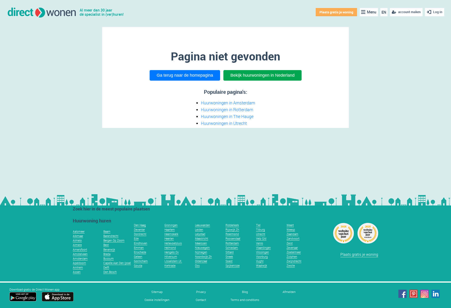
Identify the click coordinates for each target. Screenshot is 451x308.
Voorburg (262, 256)
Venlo (259, 243)
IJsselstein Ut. (173, 261)
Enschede (140, 252)
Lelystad (200, 234)
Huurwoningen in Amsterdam (228, 103)
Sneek (229, 256)
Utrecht (260, 234)
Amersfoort (80, 249)
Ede (136, 238)
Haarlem (169, 229)
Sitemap (157, 292)
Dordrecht (140, 234)
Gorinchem (141, 261)
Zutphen (292, 256)
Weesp (291, 229)
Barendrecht (110, 236)
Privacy (201, 292)
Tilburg (260, 229)
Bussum (108, 258)
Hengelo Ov (171, 252)
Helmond (170, 247)
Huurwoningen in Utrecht (224, 123)
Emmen (139, 247)
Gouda (138, 265)
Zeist (290, 243)
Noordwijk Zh (203, 256)
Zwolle (291, 265)
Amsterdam (80, 258)
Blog (245, 292)
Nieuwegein (202, 247)
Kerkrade (169, 265)
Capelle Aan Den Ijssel (117, 263)
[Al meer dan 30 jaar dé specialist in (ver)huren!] (41, 12)
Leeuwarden (202, 225)
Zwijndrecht (294, 261)
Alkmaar (78, 236)
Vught (260, 261)
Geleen (138, 256)
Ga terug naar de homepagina (185, 75)
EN (383, 12)
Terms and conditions (244, 300)
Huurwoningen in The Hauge (227, 116)
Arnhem (78, 267)
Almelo (77, 240)
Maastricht (201, 238)
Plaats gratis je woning (336, 12)
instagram (424, 294)
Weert (290, 225)
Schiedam (232, 247)
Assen (77, 272)
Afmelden (289, 292)
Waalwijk (261, 265)
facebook (402, 294)
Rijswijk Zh (232, 229)
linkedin (436, 294)
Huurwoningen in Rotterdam (227, 109)
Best (106, 245)
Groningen (171, 225)
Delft (106, 267)
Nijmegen (201, 252)
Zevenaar (292, 247)
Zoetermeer (294, 252)
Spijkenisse (233, 265)
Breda (106, 254)
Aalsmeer (79, 231)
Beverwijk (109, 249)
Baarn (106, 231)
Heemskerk (171, 234)
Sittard (230, 252)
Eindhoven (140, 243)
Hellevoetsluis (173, 243)
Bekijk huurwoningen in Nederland (262, 75)
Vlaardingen (263, 247)
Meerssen (201, 243)
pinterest (413, 294)
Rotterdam (232, 243)
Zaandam (292, 234)
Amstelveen (80, 254)
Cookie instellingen (156, 300)
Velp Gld (261, 238)
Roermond (232, 234)
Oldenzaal (201, 261)
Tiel (258, 225)
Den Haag (140, 225)
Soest (229, 261)
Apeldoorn (79, 263)
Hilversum (170, 256)
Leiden (199, 229)
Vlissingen (262, 252)
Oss (197, 265)
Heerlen (169, 238)
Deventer (139, 229)
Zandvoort (293, 238)
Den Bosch (110, 272)
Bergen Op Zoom (113, 240)
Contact (201, 300)
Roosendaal (233, 238)
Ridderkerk (232, 225)
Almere (77, 245)
